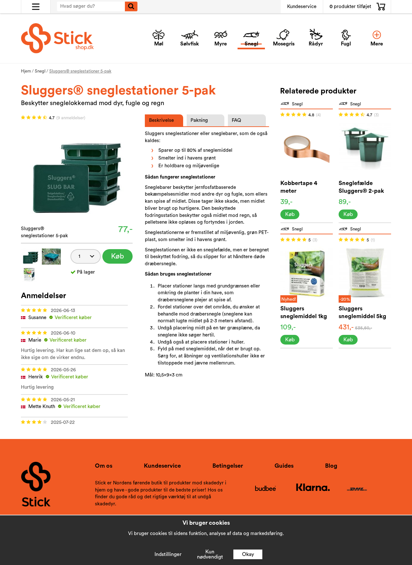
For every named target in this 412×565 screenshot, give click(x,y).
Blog (331, 466)
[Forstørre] (77, 171)
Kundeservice (301, 6)
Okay (248, 554)
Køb (117, 256)
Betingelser (227, 466)
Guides (284, 466)
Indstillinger (168, 554)
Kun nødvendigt (210, 554)
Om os (103, 466)
